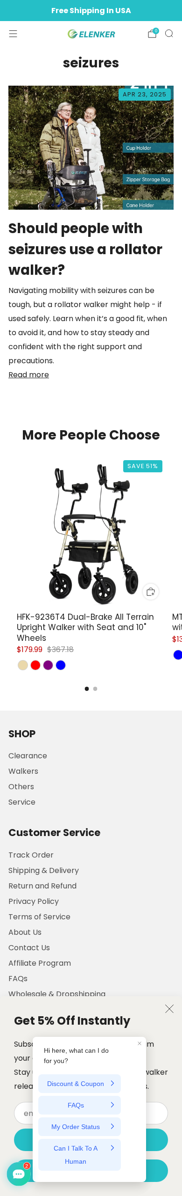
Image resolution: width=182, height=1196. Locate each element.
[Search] (169, 33)
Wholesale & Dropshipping (56, 994)
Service (21, 802)
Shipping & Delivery (43, 870)
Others (21, 786)
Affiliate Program (39, 963)
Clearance (27, 755)
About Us (25, 932)
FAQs (18, 978)
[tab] (87, 689)
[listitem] (91, 10)
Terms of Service (39, 916)
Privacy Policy (33, 901)
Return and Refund (42, 885)
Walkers (23, 771)
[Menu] (13, 33)
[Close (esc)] (169, 1008)
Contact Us (29, 947)
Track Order (31, 855)
